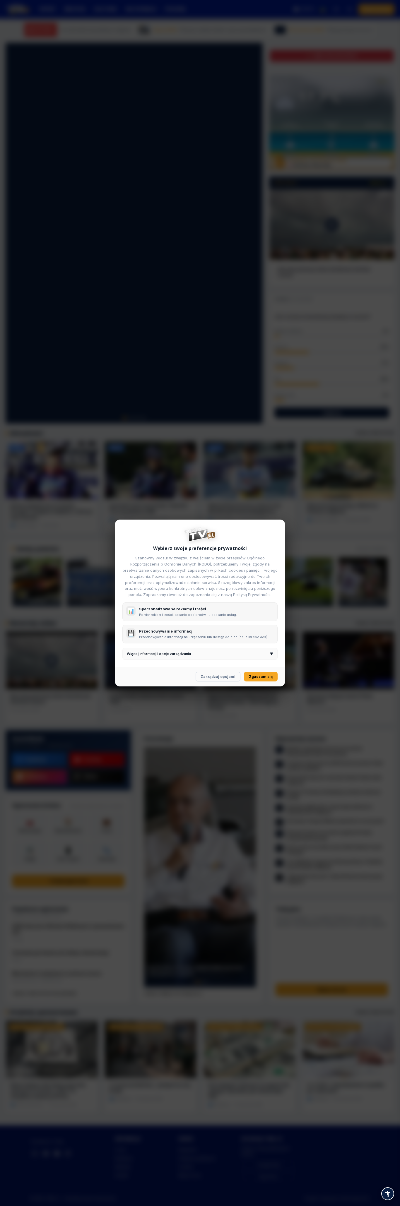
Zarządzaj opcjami (218, 676)
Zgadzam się (261, 676)
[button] (387, 1193)
